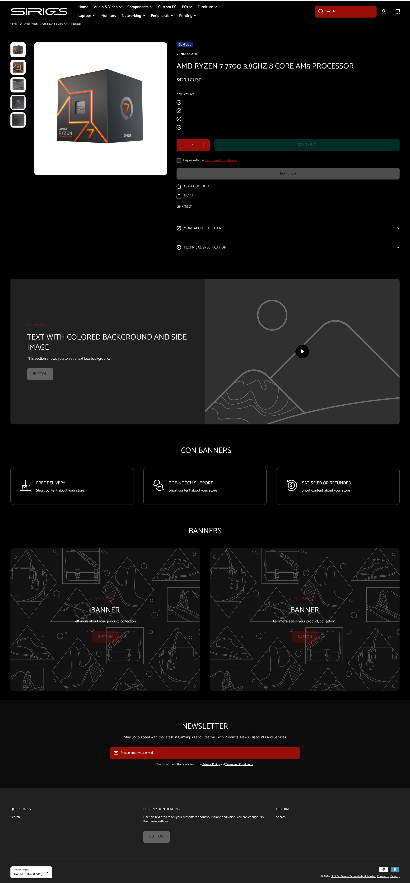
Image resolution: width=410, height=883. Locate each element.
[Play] (302, 351)
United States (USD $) (28, 874)
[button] (185, 196)
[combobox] (346, 12)
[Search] (319, 12)
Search (15, 816)
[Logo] (39, 12)
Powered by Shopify (388, 876)
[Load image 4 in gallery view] (18, 102)
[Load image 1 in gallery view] (18, 49)
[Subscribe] (294, 753)
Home (13, 24)
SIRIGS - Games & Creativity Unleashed (353, 876)
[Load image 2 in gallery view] (18, 67)
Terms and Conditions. (221, 160)
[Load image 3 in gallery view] (18, 84)
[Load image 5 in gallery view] (18, 120)
